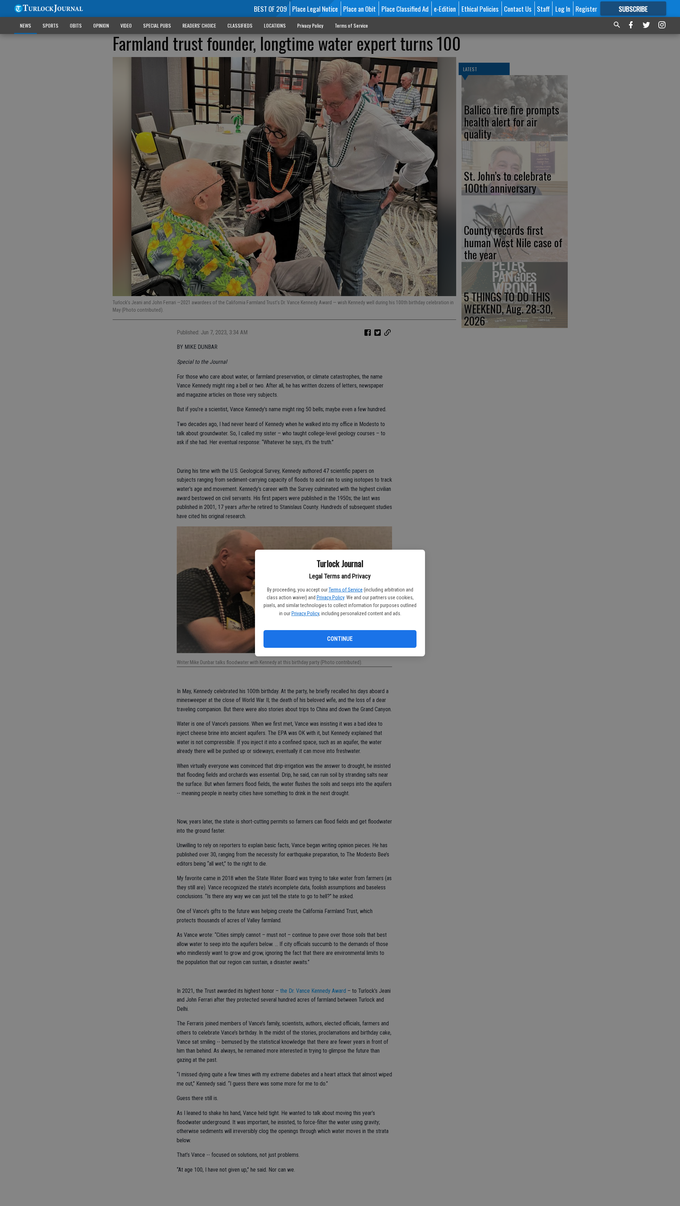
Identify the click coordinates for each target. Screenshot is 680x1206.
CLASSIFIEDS (240, 25)
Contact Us (518, 8)
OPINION (101, 25)
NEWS (25, 25)
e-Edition (445, 8)
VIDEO (126, 25)
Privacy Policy (330, 597)
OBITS (76, 25)
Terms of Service (346, 590)
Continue (339, 638)
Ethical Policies (480, 8)
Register (586, 8)
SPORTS (50, 25)
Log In (562, 8)
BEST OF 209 (270, 8)
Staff (543, 8)
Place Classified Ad (405, 8)
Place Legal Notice (315, 8)
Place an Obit (359, 8)
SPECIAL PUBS (157, 25)
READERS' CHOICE (199, 25)
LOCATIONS (275, 25)
